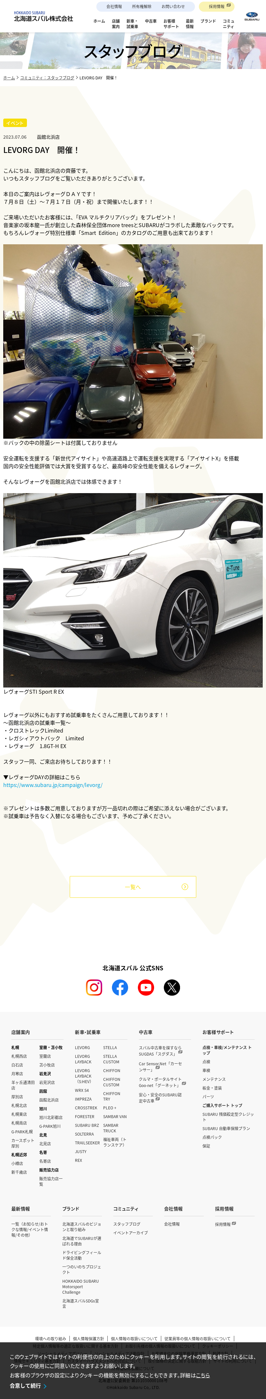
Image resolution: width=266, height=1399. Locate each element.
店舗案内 (20, 1032)
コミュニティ (125, 1208)
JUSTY (80, 1151)
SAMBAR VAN (115, 1116)
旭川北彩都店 (51, 1117)
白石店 (17, 1065)
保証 (206, 1146)
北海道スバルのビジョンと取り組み (81, 1226)
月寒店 (17, 1073)
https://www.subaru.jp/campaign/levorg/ (53, 785)
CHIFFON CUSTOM (111, 1081)
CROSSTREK (86, 1107)
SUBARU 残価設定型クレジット (228, 1116)
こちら (203, 1375)
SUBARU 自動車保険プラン (226, 1128)
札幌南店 (19, 1123)
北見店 (45, 1143)
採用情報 (216, 6)
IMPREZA (83, 1099)
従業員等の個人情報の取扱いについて (197, 1338)
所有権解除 (141, 6)
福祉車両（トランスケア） (115, 1142)
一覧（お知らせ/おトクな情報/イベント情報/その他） (29, 1229)
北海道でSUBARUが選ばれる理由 (81, 1240)
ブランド (70, 1208)
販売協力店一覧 (51, 1181)
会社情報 (114, 6)
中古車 (146, 1032)
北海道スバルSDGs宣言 (80, 1303)
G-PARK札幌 (22, 1131)
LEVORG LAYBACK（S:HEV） (84, 1076)
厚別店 (17, 1096)
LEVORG (82, 1047)
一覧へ (133, 887)
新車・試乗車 (88, 1032)
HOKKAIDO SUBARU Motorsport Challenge (80, 1286)
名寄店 (45, 1161)
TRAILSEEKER (87, 1142)
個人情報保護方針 (88, 1338)
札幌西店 (19, 1056)
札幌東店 (19, 1114)
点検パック (212, 1137)
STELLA (110, 1047)
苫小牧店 (47, 1065)
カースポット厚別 (22, 1143)
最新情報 (20, 1208)
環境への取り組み (50, 1338)
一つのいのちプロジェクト (81, 1269)
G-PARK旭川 (50, 1126)
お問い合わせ (173, 6)
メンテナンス (214, 1079)
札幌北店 (19, 1105)
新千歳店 (19, 1172)
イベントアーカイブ (130, 1232)
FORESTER (84, 1116)
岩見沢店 (47, 1082)
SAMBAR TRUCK (110, 1127)
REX (78, 1160)
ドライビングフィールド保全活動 (81, 1255)
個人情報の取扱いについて (134, 1338)
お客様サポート (218, 1032)
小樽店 (17, 1163)
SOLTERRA (84, 1134)
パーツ (208, 1096)
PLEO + (109, 1107)
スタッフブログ (126, 1224)
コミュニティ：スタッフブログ (47, 77)
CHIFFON (111, 1070)
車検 (206, 1070)
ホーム (9, 77)
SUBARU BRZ (87, 1125)
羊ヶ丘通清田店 (23, 1085)
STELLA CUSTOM (111, 1058)
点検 (206, 1061)
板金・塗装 (212, 1088)
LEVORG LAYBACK (83, 1058)
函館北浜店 (49, 1100)
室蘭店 (45, 1056)
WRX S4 (82, 1090)
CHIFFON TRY (111, 1096)
